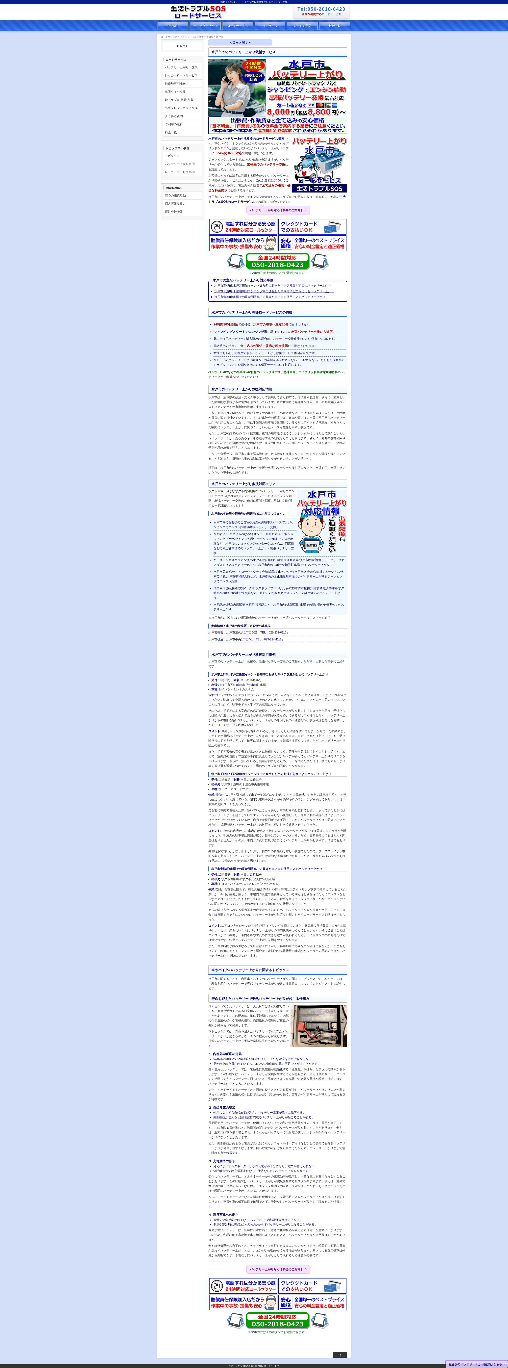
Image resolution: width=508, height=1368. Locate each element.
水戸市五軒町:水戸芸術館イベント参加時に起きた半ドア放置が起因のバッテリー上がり (272, 285)
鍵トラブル (270, 25)
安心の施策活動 (175, 195)
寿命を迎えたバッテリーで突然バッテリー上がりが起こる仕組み (259, 93)
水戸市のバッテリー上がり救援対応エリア (244, 72)
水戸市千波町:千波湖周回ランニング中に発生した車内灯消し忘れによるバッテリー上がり (274, 291)
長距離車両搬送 (175, 83)
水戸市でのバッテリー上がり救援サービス (242, 52)
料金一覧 (335, 25)
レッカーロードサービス (181, 75)
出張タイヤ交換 (175, 91)
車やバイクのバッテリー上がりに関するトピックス (248, 87)
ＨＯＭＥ (173, 25)
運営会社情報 (174, 211)
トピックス (172, 155)
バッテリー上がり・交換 (181, 67)
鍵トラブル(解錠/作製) (179, 99)
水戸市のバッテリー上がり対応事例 (240, 79)
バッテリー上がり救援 (192, 37)
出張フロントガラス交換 (181, 108)
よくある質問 (302, 25)
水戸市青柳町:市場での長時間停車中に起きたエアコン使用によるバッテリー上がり (269, 296)
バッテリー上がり (205, 25)
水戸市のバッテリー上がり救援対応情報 (241, 66)
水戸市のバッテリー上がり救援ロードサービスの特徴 (250, 59)
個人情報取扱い (175, 203)
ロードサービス (237, 25)
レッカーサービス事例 (180, 172)
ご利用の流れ (174, 124)
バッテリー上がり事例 (180, 164)
